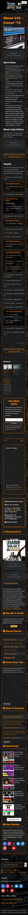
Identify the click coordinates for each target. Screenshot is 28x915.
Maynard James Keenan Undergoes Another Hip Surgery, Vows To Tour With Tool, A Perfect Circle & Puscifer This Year (14, 733)
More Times (7, 704)
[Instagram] (9, 844)
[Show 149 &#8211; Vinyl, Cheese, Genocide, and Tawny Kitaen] (8, 386)
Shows (9, 870)
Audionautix (22, 342)
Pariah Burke (23, 912)
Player (11, 154)
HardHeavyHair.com (8, 608)
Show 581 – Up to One (10, 639)
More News (7, 741)
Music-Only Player (18, 154)
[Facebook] (5, 844)
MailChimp (13, 429)
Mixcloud (18, 608)
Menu (24, 2)
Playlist (18, 156)
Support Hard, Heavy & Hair (8, 903)
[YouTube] (14, 848)
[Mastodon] (23, 844)
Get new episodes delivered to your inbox (12, 899)
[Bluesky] (18, 844)
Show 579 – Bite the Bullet (11, 646)
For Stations (23, 872)
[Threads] (14, 844)
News (13, 872)
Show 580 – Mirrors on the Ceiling (13, 643)
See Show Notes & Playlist (10, 583)
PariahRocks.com (16, 910)
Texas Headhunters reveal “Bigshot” (11, 737)
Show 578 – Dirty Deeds (10, 650)
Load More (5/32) (14, 819)
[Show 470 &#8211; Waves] (17, 366)
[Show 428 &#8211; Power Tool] (8, 366)
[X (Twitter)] (9, 848)
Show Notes (11, 156)
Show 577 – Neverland (10, 654)
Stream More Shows (9, 658)
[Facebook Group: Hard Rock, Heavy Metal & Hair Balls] (5, 848)
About (17, 870)
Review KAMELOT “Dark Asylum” (11, 727)
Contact (5, 872)
